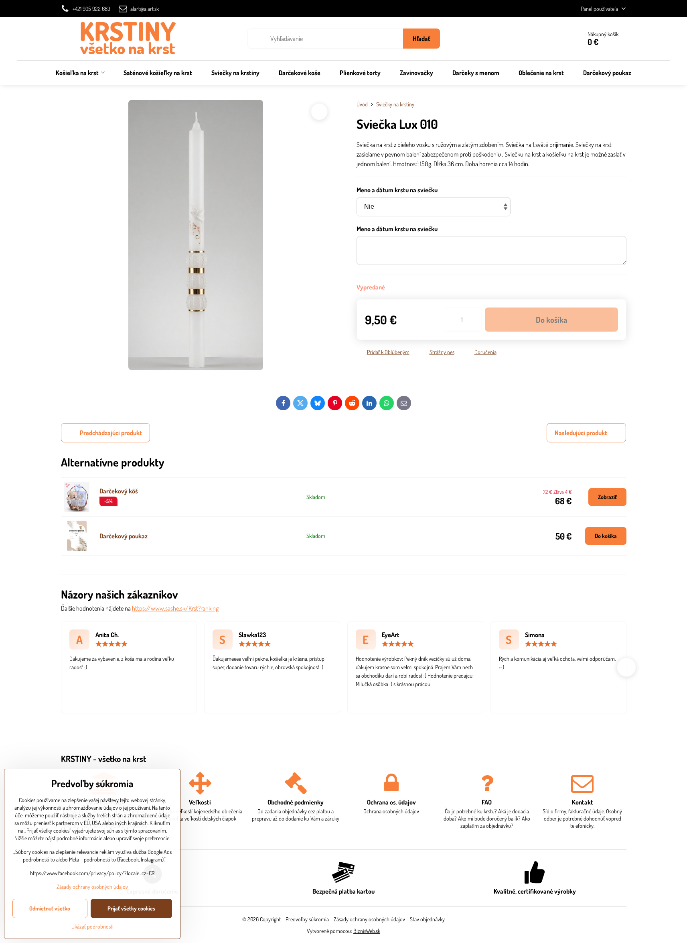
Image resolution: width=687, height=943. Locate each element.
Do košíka (551, 319)
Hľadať (421, 39)
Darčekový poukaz (123, 536)
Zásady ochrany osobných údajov (369, 919)
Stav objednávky (427, 919)
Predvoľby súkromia (307, 919)
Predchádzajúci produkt (111, 433)
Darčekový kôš (118, 491)
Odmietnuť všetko (49, 908)
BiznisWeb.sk (366, 930)
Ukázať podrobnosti (92, 926)
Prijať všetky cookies (131, 908)
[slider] (111, 644)
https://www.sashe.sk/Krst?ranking (175, 608)
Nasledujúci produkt (581, 433)
